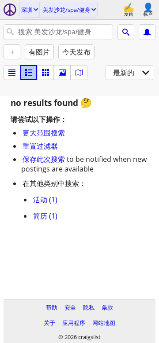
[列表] (12, 72)
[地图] (79, 72)
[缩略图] (28, 72)
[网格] (45, 72)
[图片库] (62, 72)
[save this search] (147, 32)
